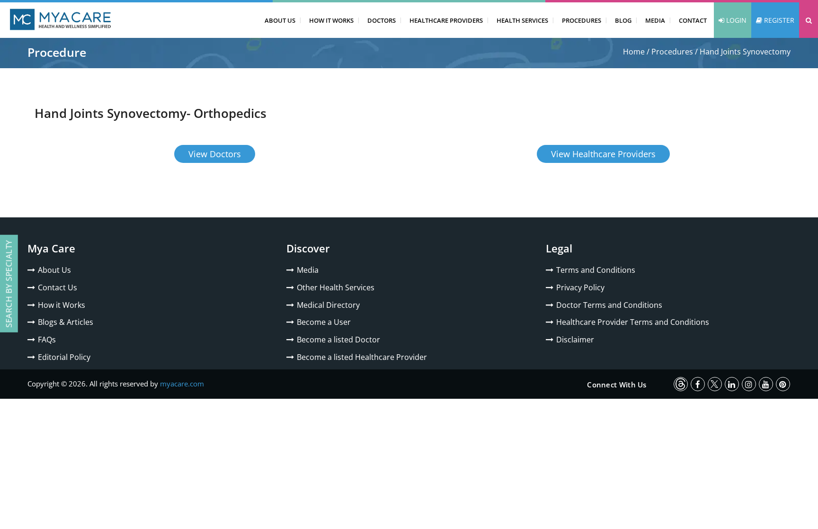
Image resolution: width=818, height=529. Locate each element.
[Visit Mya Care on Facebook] (698, 384)
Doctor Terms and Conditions (609, 305)
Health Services (522, 20)
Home (634, 51)
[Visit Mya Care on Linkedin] (732, 384)
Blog (623, 20)
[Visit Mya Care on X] (715, 384)
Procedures (581, 20)
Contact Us (57, 287)
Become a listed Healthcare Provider (362, 357)
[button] (808, 20)
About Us (280, 20)
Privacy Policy (580, 287)
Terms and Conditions (595, 270)
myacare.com (182, 383)
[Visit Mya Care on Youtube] (766, 384)
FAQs (47, 339)
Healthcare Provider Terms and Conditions (632, 322)
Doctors (381, 20)
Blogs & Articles (65, 322)
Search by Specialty (8, 284)
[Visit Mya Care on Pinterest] (783, 384)
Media (655, 20)
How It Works (331, 20)
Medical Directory (328, 305)
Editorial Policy (64, 357)
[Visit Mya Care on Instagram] (749, 384)
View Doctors (214, 154)
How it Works (61, 305)
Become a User (324, 322)
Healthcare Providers (446, 20)
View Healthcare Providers (603, 154)
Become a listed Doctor (338, 339)
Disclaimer (575, 339)
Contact (693, 20)
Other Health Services (335, 287)
